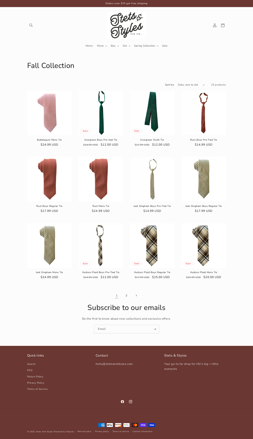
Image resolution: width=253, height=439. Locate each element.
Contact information (143, 431)
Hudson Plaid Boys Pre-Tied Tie (100, 272)
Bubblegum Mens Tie (49, 139)
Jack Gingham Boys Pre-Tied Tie (152, 206)
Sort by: (169, 84)
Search (31, 364)
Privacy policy (102, 431)
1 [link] (117, 296)
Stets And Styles (44, 431)
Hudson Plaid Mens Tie (203, 272)
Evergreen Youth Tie (152, 139)
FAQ (30, 370)
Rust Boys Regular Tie (49, 206)
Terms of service (121, 431)
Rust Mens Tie (100, 206)
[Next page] (136, 296)
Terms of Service (37, 389)
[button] (31, 25)
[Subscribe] (155, 329)
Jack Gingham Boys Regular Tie (203, 206)
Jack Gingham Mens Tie (49, 272)
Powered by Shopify (64, 431)
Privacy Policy (35, 382)
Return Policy (35, 376)
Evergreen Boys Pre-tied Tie (101, 139)
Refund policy (85, 431)
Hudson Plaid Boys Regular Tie (152, 272)
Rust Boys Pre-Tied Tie (203, 139)
